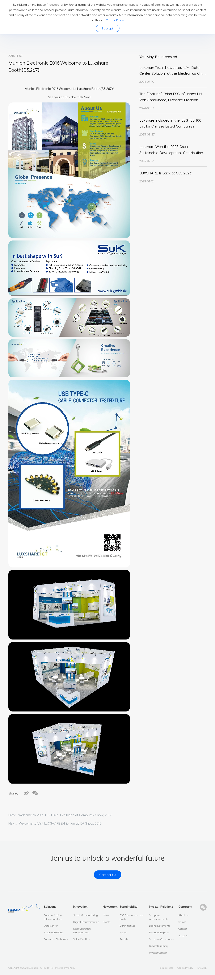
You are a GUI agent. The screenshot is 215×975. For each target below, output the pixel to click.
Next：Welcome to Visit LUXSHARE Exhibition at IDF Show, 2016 (55, 823)
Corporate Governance (161, 939)
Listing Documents (159, 925)
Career (182, 922)
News (106, 915)
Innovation (80, 906)
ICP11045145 (46, 968)
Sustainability (128, 906)
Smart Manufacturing (85, 915)
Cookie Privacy (185, 968)
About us (183, 915)
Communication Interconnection (53, 917)
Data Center (51, 925)
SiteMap (202, 968)
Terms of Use (166, 968)
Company (185, 906)
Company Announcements (158, 917)
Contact (182, 928)
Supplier (183, 935)
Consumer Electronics (56, 939)
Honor (123, 932)
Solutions (50, 906)
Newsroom (110, 906)
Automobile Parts (53, 932)
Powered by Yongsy (64, 968)
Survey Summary (158, 946)
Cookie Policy (114, 20)
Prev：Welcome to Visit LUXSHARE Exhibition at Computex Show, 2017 (60, 814)
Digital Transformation (86, 922)
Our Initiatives (127, 925)
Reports (124, 939)
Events (106, 922)
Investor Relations (161, 906)
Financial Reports (159, 932)
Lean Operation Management (82, 930)
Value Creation (81, 939)
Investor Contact (158, 952)
